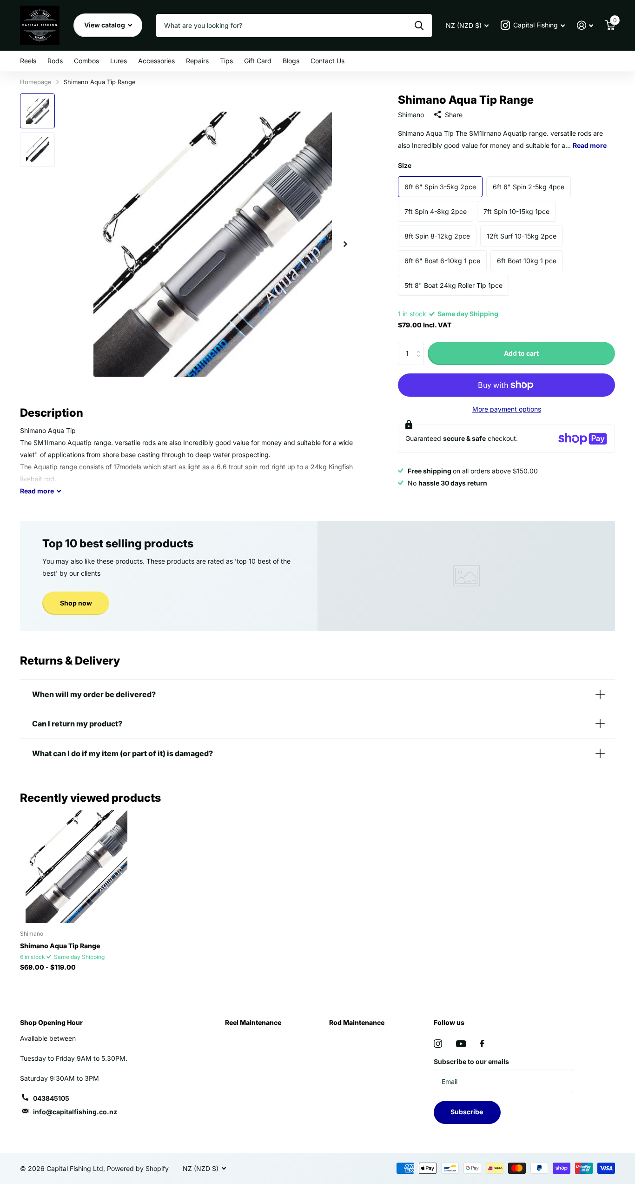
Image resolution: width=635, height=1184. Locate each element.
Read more (590, 145)
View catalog (105, 25)
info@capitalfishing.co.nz (75, 1112)
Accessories (156, 61)
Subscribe (467, 1112)
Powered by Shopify (138, 1168)
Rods (55, 61)
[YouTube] (461, 1043)
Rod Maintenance (356, 1022)
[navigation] (37, 110)
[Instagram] (438, 1043)
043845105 (51, 1098)
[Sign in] (585, 25)
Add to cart (521, 353)
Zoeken (419, 25)
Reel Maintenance (253, 1022)
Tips (226, 61)
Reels (28, 61)
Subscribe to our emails (471, 1061)
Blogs (291, 61)
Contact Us (327, 61)
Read (37, 491)
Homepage (36, 82)
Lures (118, 61)
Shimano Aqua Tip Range (60, 946)
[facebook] (482, 1043)
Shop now (76, 603)
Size (404, 165)
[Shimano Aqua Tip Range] (76, 866)
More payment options (506, 409)
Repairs (197, 61)
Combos (86, 61)
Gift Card (257, 61)
